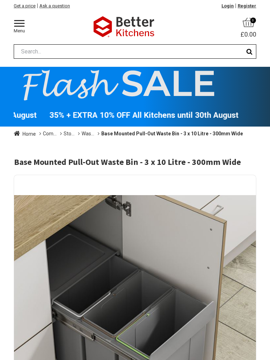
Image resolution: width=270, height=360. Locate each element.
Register (247, 6)
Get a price (25, 6)
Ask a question (54, 6)
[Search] (249, 51)
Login (227, 6)
